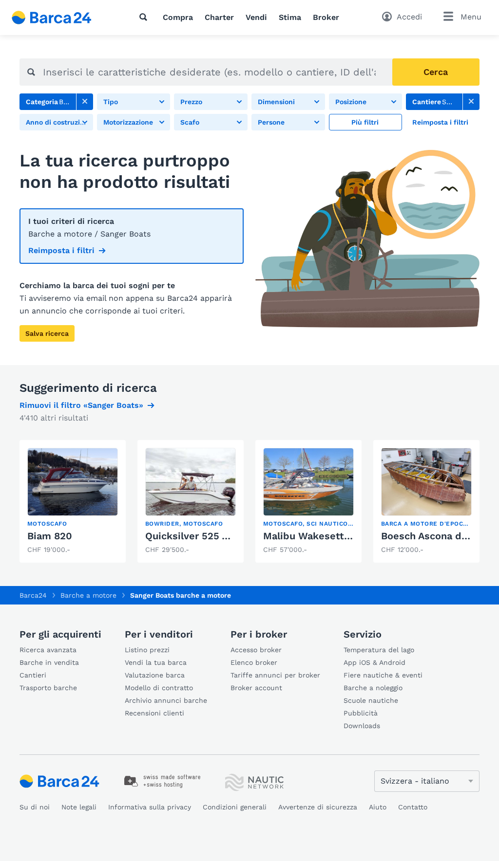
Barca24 (33, 595)
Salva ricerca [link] (47, 333)
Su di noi (34, 807)
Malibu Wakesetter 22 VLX (326, 536)
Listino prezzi (147, 650)
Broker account (256, 688)
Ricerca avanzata (48, 650)
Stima (290, 17)
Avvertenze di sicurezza (317, 807)
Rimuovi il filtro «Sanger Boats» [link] (81, 405)
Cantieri (32, 675)
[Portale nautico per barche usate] (60, 17)
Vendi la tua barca (156, 662)
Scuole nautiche (371, 700)
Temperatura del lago (379, 650)
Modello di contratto (159, 688)
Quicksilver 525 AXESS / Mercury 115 (232, 536)
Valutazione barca (155, 675)
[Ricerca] (145, 17)
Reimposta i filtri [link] (61, 250)
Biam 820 (49, 536)
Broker (326, 17)
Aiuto (377, 807)
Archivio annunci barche (166, 700)
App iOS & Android (374, 662)
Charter (219, 17)
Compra (178, 17)
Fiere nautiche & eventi (383, 675)
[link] (85, 101)
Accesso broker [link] (256, 650)
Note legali (78, 807)
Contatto (412, 807)
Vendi (256, 17)
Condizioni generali (235, 807)
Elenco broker (253, 662)
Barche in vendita (49, 662)
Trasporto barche (48, 688)
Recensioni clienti (154, 713)
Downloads (362, 726)
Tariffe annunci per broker (275, 675)
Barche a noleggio (373, 688)
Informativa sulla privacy (149, 807)
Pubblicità (361, 713)
